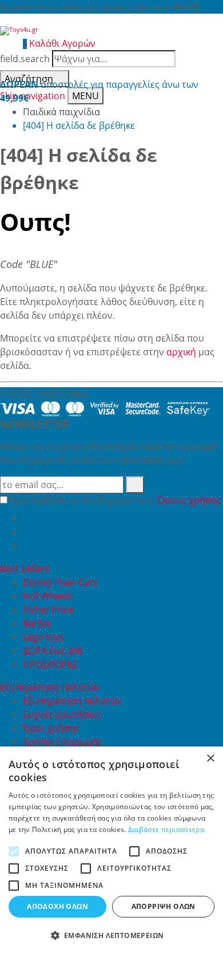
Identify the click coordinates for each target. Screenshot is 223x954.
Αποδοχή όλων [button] (57, 906)
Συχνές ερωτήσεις (62, 714)
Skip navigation (32, 96)
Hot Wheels (48, 596)
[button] (111, 935)
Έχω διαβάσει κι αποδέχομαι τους (115, 500)
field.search (25, 58)
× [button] (210, 758)
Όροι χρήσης (51, 728)
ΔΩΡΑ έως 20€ (53, 650)
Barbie (37, 623)
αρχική (181, 352)
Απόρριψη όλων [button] (164, 906)
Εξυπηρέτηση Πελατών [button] (51, 687)
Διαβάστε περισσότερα (166, 829)
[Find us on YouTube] (27, 532)
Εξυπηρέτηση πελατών (72, 701)
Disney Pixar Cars (60, 582)
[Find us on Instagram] (27, 545)
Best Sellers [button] (26, 568)
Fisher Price (48, 609)
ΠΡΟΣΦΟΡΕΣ (50, 664)
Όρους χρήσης (189, 500)
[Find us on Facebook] (27, 518)
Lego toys (43, 637)
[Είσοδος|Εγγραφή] (5, 43)
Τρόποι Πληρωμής (62, 742)
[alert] (111, 850)
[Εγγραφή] (135, 484)
